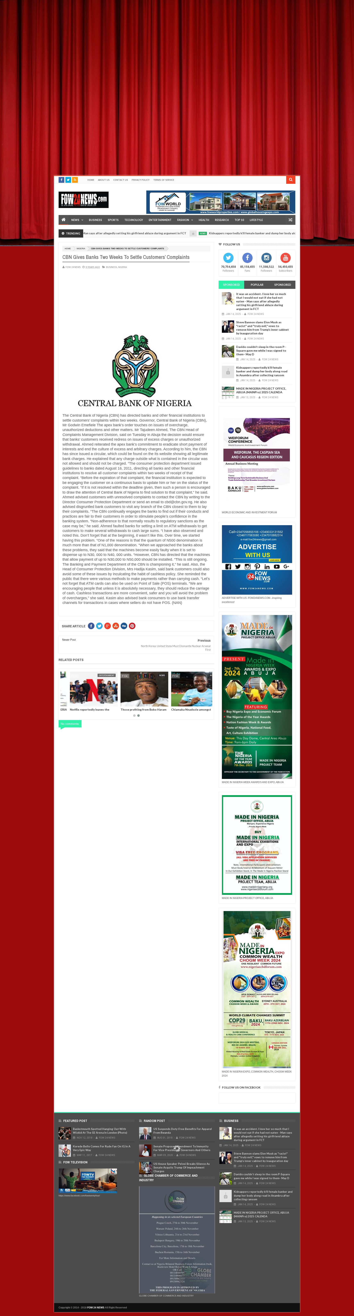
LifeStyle (256, 220)
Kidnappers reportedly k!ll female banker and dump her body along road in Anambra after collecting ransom (228, 233)
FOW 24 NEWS (95, 1307)
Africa (204, 675)
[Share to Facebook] (66, 702)
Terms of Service (163, 179)
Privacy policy (141, 179)
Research (222, 220)
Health (204, 220)
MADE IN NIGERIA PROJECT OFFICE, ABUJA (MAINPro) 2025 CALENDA (261, 390)
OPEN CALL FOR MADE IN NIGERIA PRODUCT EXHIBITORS (187, 711)
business (111, 267)
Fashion (183, 220)
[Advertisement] (123, 28)
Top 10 (239, 220)
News (75, 220)
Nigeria (81, 248)
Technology (133, 220)
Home (90, 179)
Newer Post (69, 639)
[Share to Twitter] (70, 702)
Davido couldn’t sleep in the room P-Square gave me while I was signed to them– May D (261, 350)
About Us (104, 179)
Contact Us (120, 179)
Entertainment (160, 220)
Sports (113, 220)
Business (95, 220)
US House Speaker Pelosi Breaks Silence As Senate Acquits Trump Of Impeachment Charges (181, 1167)
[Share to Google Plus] (75, 702)
